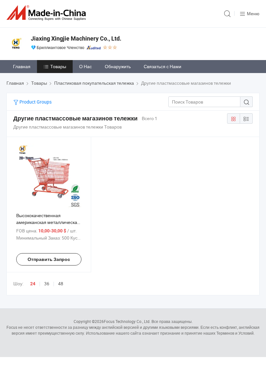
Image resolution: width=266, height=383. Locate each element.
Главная (21, 66)
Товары (58, 66)
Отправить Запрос (49, 259)
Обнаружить (118, 66)
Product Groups (35, 102)
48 (60, 283)
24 (32, 283)
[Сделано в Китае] (47, 12)
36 (46, 283)
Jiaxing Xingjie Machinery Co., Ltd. (76, 38)
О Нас (85, 66)
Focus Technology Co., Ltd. (127, 321)
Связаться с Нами (162, 66)
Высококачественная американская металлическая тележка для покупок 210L (48, 222)
